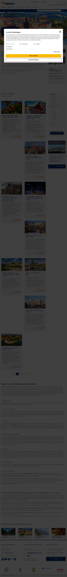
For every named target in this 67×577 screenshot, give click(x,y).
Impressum (9, 46)
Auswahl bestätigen (33, 59)
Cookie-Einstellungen (13, 32)
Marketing (24, 44)
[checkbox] (6, 44)
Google (37, 44)
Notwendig (11, 44)
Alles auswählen (33, 55)
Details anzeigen (56, 51)
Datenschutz (9, 48)
